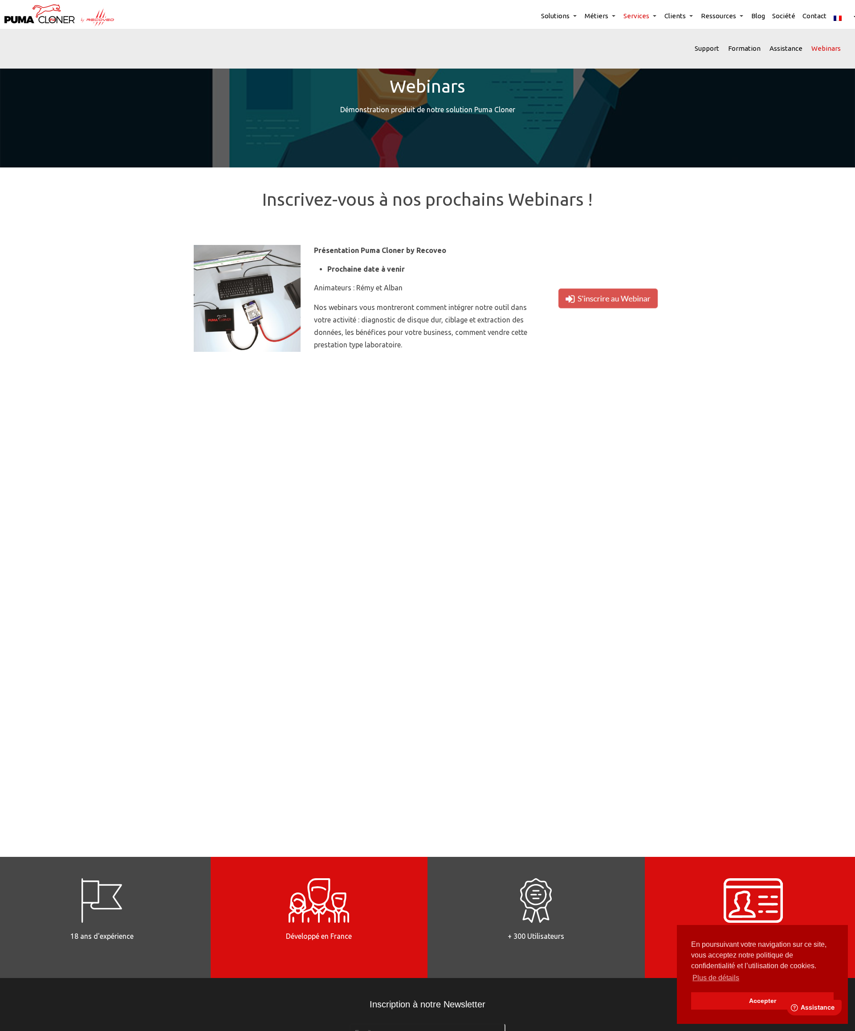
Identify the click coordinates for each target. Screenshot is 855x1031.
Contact (814, 16)
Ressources (718, 16)
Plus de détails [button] (715, 978)
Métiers (596, 16)
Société (783, 16)
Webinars (826, 48)
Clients (675, 16)
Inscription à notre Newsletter (427, 1004)
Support (707, 48)
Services (636, 16)
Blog (758, 16)
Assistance (786, 48)
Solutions (555, 16)
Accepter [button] (762, 1000)
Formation (744, 48)
